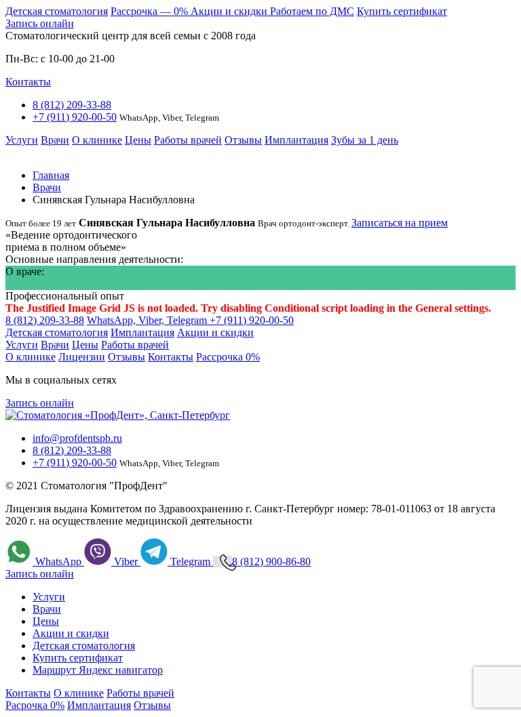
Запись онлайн (39, 23)
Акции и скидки (230, 11)
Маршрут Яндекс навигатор (98, 670)
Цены (138, 140)
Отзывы (243, 140)
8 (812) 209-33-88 (72, 104)
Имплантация (296, 140)
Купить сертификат (402, 11)
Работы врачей (188, 140)
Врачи (55, 140)
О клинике (97, 140)
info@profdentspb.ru (77, 438)
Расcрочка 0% (228, 357)
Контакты (28, 81)
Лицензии (81, 357)
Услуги (21, 140)
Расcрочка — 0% (151, 11)
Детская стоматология (56, 11)
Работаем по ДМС (312, 11)
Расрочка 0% (34, 705)
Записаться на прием (399, 222)
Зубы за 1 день (364, 140)
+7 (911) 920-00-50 (75, 117)
